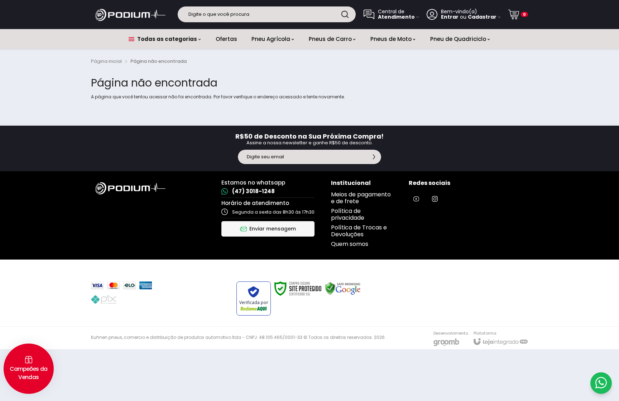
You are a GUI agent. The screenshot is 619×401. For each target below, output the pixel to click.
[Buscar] (345, 14)
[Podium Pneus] (130, 14)
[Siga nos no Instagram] (434, 198)
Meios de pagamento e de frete (361, 197)
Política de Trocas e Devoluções (359, 230)
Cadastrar (482, 17)
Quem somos (349, 244)
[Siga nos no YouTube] (416, 198)
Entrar (450, 17)
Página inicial (106, 61)
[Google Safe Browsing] (343, 288)
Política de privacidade (347, 214)
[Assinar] (374, 157)
